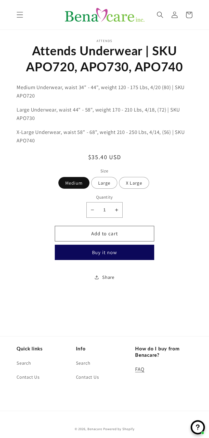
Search (24, 363)
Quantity (104, 197)
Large (104, 183)
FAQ (139, 369)
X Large (134, 183)
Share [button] (108, 277)
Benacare (94, 429)
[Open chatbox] (198, 427)
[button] (19, 15)
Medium (74, 183)
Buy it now (104, 252)
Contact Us (28, 377)
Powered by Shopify (118, 429)
